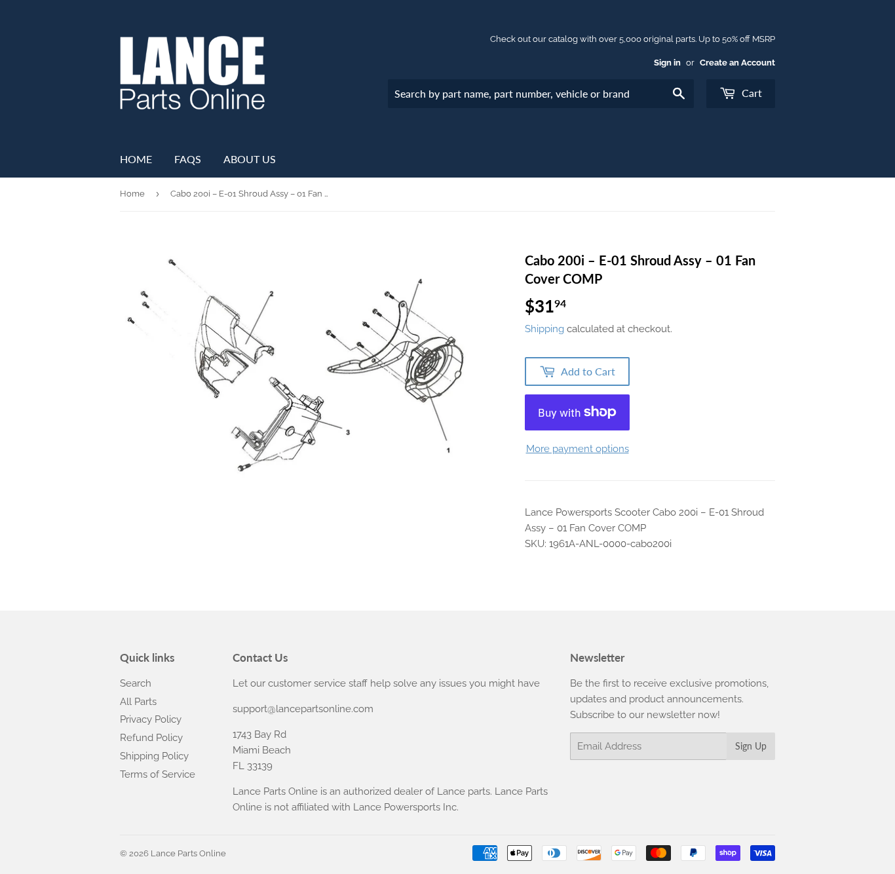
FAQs (187, 159)
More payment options (577, 449)
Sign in (667, 62)
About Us (249, 159)
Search (135, 683)
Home (136, 159)
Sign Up (751, 745)
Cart (750, 92)
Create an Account (737, 62)
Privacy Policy (150, 719)
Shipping (544, 329)
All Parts (138, 702)
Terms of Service (157, 774)
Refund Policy (151, 738)
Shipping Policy (154, 756)
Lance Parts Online (188, 853)
